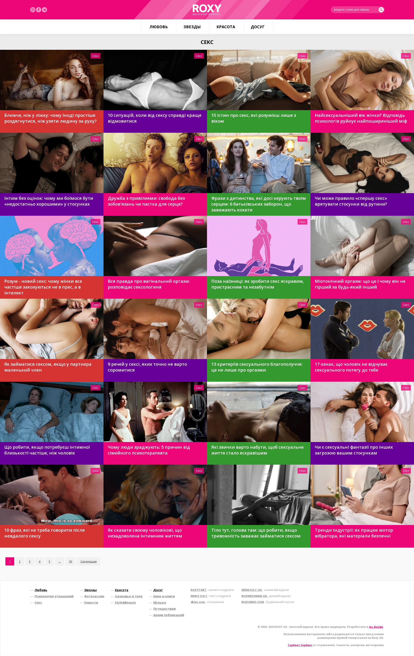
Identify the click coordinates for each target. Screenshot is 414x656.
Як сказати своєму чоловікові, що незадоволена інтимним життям (145, 533)
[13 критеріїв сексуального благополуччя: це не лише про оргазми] (258, 329)
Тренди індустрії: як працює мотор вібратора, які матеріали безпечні (354, 533)
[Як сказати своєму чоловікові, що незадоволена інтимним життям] (155, 495)
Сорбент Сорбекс (300, 645)
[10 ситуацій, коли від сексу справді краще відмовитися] (155, 80)
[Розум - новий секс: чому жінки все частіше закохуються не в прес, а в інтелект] (52, 246)
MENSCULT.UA (265, 590)
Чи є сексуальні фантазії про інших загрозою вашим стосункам (354, 450)
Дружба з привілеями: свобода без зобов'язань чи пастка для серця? (146, 201)
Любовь (158, 26)
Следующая (88, 561)
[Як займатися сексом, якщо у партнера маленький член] (52, 329)
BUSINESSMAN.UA (266, 596)
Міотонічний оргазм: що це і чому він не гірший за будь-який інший (360, 284)
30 (70, 561)
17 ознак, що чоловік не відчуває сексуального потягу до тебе (351, 367)
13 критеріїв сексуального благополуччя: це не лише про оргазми (257, 367)
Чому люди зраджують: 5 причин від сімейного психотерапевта (149, 450)
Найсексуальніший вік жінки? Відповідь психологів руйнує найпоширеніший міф (361, 118)
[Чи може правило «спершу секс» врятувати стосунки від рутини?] (362, 163)
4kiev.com (207, 602)
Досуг (258, 26)
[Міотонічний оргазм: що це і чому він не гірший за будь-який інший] (362, 246)
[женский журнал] (207, 9)
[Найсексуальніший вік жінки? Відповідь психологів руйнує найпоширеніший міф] (362, 80)
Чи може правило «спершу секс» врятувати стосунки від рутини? (351, 201)
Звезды (192, 26)
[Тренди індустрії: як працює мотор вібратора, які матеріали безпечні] (362, 495)
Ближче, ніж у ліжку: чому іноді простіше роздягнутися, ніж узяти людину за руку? (50, 118)
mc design (376, 627)
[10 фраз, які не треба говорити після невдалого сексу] (52, 495)
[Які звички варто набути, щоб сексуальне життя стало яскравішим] (258, 412)
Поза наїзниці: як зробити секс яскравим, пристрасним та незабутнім (257, 284)
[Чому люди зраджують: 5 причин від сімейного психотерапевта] (155, 412)
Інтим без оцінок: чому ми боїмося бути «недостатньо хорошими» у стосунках (48, 201)
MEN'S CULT (211, 596)
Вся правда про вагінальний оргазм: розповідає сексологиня (149, 284)
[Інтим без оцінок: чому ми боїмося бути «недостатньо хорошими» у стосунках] (52, 163)
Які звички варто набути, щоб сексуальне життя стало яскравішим (257, 450)
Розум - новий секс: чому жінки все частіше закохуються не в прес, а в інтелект (43, 287)
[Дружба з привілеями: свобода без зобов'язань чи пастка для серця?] (155, 163)
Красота (225, 26)
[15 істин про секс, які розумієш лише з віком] (258, 80)
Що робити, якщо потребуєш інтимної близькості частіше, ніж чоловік (47, 450)
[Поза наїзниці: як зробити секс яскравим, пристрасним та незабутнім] (258, 246)
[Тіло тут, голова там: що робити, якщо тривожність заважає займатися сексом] (258, 495)
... (60, 561)
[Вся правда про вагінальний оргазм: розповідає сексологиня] (155, 246)
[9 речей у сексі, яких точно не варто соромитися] (155, 329)
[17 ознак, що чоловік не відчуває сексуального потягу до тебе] (362, 329)
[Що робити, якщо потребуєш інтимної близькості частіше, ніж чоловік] (52, 412)
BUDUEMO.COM (268, 602)
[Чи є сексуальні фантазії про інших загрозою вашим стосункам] (362, 412)
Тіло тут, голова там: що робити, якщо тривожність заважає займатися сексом (256, 533)
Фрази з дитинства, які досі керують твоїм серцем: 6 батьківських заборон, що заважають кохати (258, 204)
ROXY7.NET (212, 590)
